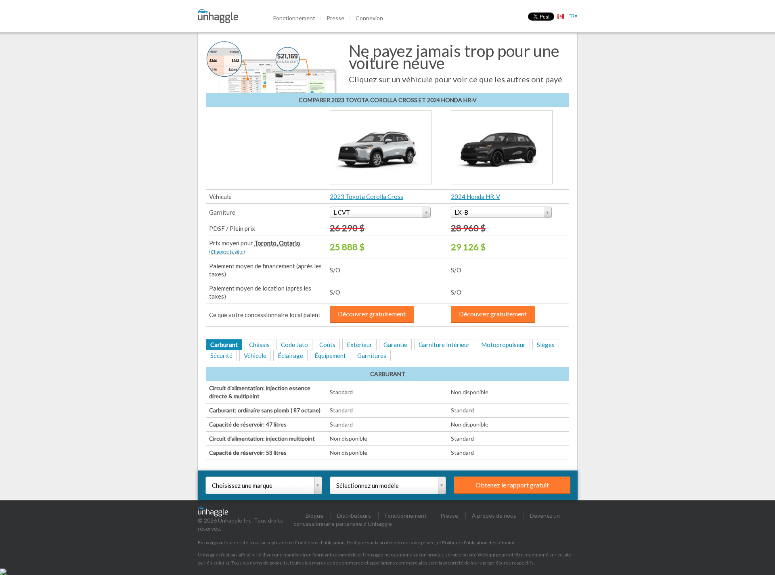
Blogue (314, 515)
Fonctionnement (294, 18)
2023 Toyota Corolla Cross (366, 196)
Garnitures (371, 355)
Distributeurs (354, 515)
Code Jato (294, 344)
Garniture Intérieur (444, 344)
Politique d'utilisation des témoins (478, 542)
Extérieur (359, 344)
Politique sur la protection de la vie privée (391, 542)
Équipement (330, 355)
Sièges (546, 344)
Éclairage (290, 355)
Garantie (395, 344)
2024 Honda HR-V (475, 196)
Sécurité (221, 355)
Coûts (327, 344)
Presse (335, 18)
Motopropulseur (503, 344)
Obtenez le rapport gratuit (512, 485)
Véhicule (255, 355)
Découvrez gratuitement (372, 314)
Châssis (259, 344)
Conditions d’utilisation (320, 542)
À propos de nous (494, 515)
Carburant (224, 344)
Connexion (369, 18)
